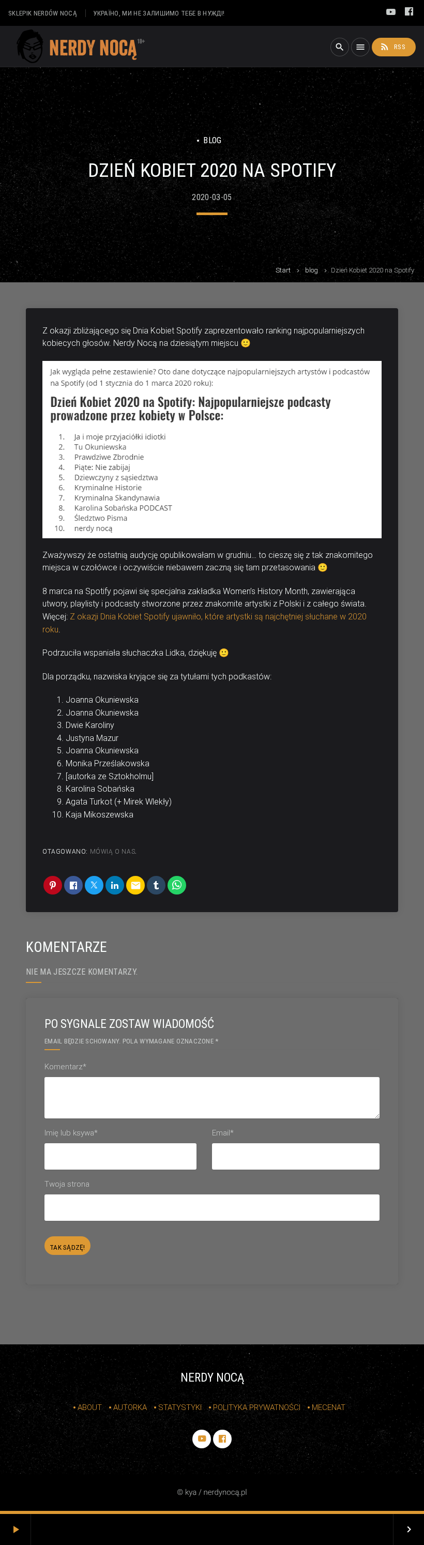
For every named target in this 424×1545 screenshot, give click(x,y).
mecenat (328, 1407)
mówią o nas (112, 851)
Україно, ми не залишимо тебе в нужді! (158, 13)
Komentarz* (65, 1066)
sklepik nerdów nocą (42, 13)
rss (392, 46)
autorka (130, 1407)
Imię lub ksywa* (71, 1133)
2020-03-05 (212, 197)
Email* (223, 1133)
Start (283, 270)
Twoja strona (66, 1184)
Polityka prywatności (256, 1407)
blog (311, 270)
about (90, 1407)
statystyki (180, 1407)
